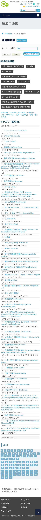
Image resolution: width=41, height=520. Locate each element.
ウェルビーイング (32, 92)
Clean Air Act (18, 331)
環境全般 (4, 112)
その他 (3, 117)
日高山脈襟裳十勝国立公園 (12, 66)
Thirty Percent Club (16, 243)
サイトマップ (27, 4)
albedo (10, 141)
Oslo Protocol (14, 175)
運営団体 (24, 507)
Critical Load (14, 415)
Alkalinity (12, 136)
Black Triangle (15, 202)
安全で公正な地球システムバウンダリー (17, 102)
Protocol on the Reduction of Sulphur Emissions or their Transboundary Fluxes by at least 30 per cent (20, 408)
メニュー (6, 15)
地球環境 (21, 112)
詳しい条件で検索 (32, 54)
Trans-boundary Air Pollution (19, 158)
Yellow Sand (11, 224)
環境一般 (33, 115)
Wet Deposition (14, 299)
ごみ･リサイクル (7, 115)
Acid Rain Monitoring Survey (21, 261)
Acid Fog (11, 280)
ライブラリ (25, 500)
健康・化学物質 (22, 115)
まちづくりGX (23, 82)
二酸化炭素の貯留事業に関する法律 (16, 107)
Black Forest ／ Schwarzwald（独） (22, 207)
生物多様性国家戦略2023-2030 (13, 87)
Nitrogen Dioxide (15, 373)
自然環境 (13, 112)
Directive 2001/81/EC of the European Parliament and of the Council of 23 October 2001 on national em (18, 194)
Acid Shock (15, 130)
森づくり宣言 (26, 503)
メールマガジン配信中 (32, 6)
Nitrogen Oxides (15, 345)
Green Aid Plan (19, 213)
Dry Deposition (13, 181)
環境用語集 (8, 34)
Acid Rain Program (22, 274)
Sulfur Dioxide (14, 368)
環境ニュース (6, 500)
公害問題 (30, 112)
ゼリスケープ (7, 71)
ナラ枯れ (30, 66)
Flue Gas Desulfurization (17, 384)
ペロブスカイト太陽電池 (11, 92)
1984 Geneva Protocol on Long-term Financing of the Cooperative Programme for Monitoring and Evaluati (20, 166)
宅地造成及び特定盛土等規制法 (14, 77)
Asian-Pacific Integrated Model (19, 153)
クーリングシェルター (10, 97)
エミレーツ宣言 (8, 82)
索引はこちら (21, 40)
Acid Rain (11, 248)
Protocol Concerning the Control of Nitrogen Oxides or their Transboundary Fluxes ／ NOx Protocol (19, 314)
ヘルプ (37, 4)
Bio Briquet (16, 390)
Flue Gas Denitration (16, 379)
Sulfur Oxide (13, 147)
